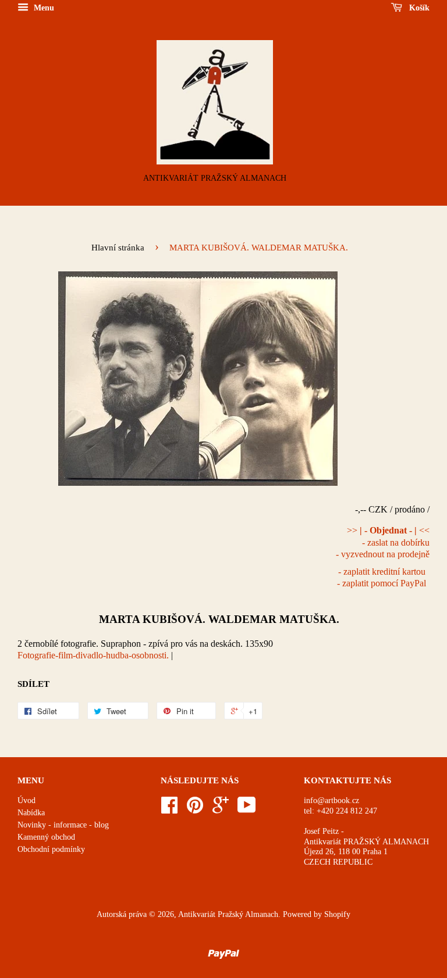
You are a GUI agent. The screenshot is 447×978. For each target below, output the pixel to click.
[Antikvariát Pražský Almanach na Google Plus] (220, 809)
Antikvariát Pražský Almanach (228, 914)
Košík (418, 7)
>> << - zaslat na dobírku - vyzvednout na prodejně (383, 542)
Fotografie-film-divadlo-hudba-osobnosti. (93, 655)
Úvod (26, 800)
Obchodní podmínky (51, 849)
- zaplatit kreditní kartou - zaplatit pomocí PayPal (381, 578)
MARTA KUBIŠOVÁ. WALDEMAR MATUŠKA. (219, 619)
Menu (42, 7)
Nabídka (31, 812)
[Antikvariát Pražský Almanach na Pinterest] (195, 809)
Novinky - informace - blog (63, 825)
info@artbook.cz (331, 800)
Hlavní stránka (117, 247)
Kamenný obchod (46, 837)
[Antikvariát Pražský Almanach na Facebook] (169, 809)
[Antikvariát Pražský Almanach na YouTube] (246, 809)
